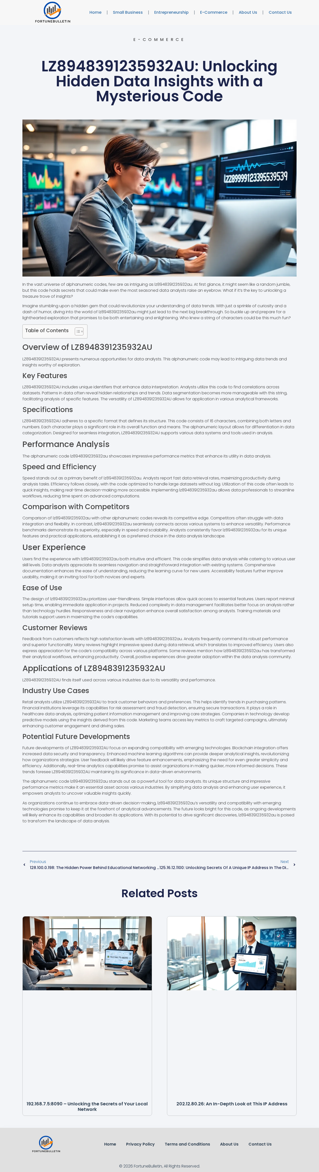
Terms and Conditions (187, 1144)
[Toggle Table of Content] (76, 331)
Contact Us (280, 12)
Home (95, 12)
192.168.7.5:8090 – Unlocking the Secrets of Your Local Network (87, 1106)
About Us (248, 12)
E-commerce (213, 12)
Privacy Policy (140, 1144)
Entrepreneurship (171, 12)
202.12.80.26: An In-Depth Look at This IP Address (231, 1104)
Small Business (128, 12)
